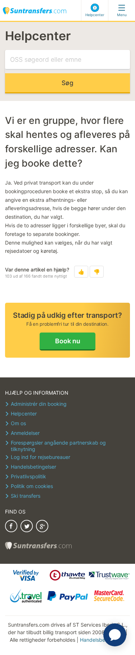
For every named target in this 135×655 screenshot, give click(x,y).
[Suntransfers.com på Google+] (42, 527)
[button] (81, 272)
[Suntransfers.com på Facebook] (11, 527)
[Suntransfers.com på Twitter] (27, 527)
